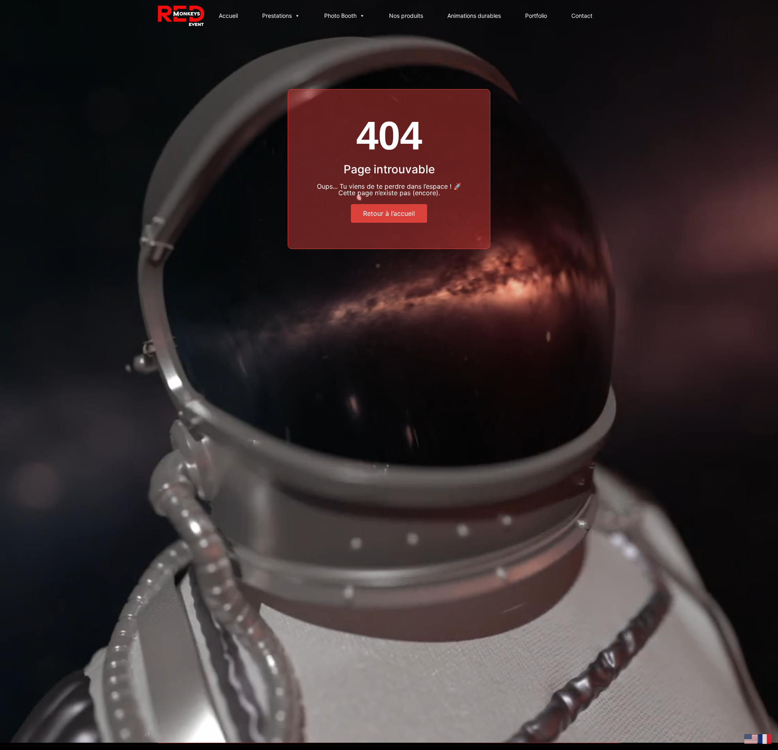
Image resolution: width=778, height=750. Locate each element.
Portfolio (536, 15)
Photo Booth (340, 15)
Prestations (277, 15)
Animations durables (474, 15)
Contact (581, 15)
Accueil (228, 15)
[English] (751, 738)
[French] (765, 738)
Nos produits (406, 15)
